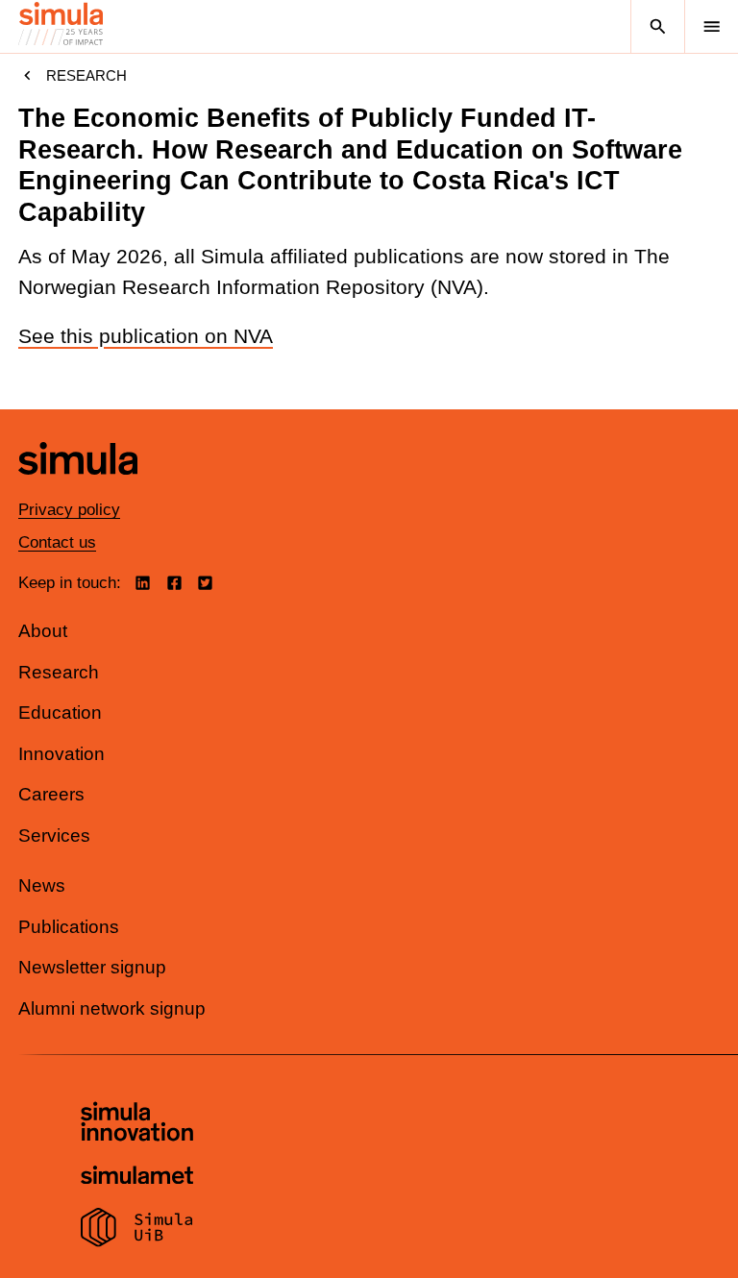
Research (86, 75)
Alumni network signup (112, 1008)
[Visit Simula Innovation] (137, 1124)
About (42, 631)
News (41, 885)
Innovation (61, 754)
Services (54, 835)
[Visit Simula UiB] (137, 1230)
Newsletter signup (92, 967)
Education (60, 712)
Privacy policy (69, 510)
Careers (51, 794)
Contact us (57, 542)
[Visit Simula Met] (137, 1178)
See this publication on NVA (145, 336)
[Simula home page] (77, 489)
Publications (68, 927)
